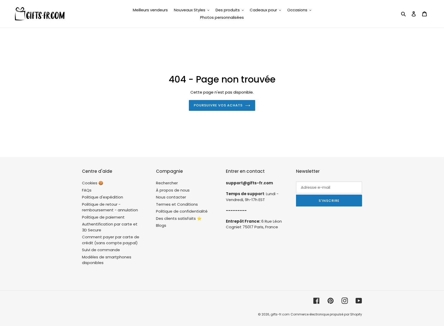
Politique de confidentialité (182, 211)
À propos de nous (173, 190)
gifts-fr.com (280, 314)
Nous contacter (171, 197)
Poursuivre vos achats (218, 105)
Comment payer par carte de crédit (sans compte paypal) (110, 240)
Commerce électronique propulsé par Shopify (326, 314)
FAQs (86, 190)
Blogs (161, 225)
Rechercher (167, 183)
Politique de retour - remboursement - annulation (110, 207)
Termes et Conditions (177, 204)
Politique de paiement (103, 217)
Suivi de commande (101, 249)
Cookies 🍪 (92, 183)
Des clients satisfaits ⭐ (179, 218)
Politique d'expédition (102, 197)
